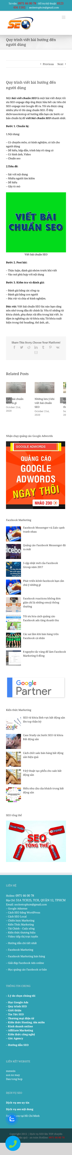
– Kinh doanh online (19, 1026)
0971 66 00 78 (27, 3)
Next (60, 64)
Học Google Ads (18, 1002)
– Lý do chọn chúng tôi (20, 995)
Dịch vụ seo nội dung (19, 1109)
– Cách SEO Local (16, 916)
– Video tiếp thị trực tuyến (22, 936)
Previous (48, 64)
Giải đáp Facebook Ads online (26, 963)
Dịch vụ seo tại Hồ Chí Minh (23, 1116)
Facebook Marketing (20, 949)
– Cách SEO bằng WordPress (23, 912)
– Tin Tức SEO (15, 1014)
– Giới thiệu (13, 1010)
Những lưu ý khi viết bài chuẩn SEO (44, 403)
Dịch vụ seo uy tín (17, 1102)
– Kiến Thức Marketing (20, 924)
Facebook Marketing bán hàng (26, 956)
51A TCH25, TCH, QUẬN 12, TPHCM (41, 900)
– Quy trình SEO (16, 1006)
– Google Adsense (16, 908)
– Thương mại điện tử (20, 1018)
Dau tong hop (14, 1079)
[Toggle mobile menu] (64, 17)
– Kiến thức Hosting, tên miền (25, 1022)
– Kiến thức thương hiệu (20, 932)
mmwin (10, 1071)
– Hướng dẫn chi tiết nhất (21, 943)
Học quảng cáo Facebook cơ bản (27, 969)
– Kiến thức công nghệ (20, 1034)
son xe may (13, 1075)
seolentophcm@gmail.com (44, 7)
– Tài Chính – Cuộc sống (20, 928)
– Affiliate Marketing (19, 1030)
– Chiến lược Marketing (20, 920)
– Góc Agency (14, 1038)
